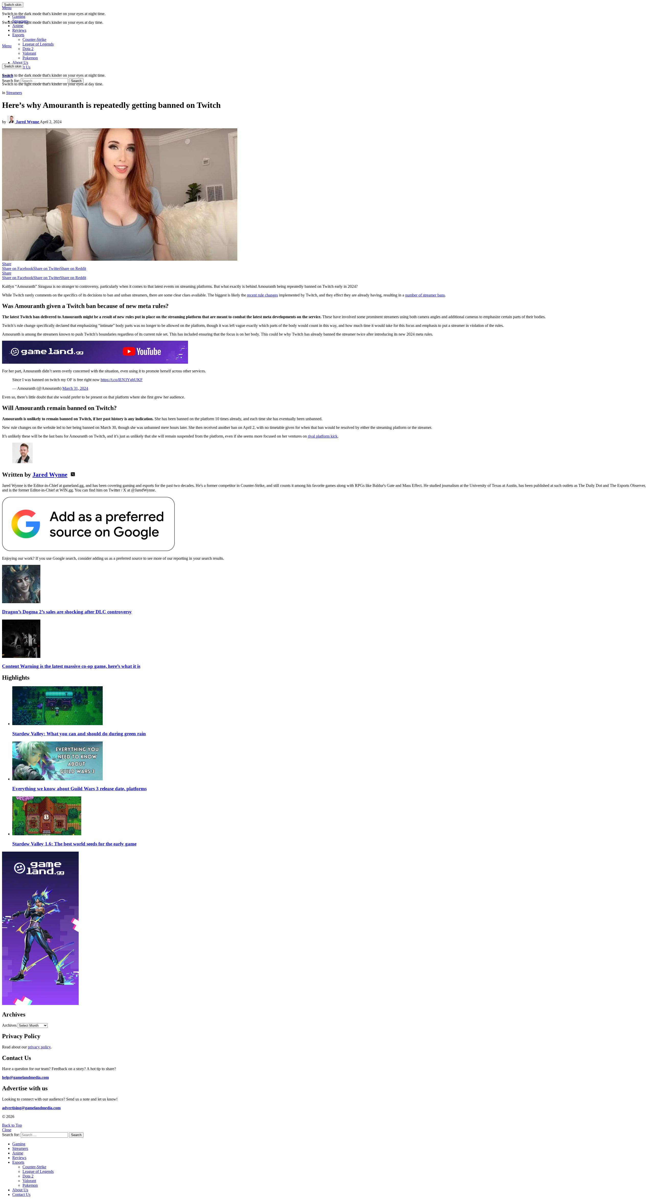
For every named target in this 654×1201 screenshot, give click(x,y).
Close (6, 1130)
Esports (18, 35)
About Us (20, 62)
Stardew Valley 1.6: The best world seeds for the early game (74, 844)
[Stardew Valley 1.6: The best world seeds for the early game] (332, 816)
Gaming (18, 16)
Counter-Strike (34, 39)
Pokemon (30, 1185)
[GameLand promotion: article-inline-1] (95, 362)
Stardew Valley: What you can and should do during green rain (79, 733)
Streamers (20, 21)
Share (6, 264)
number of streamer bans (425, 295)
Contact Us (21, 1194)
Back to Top (12, 1125)
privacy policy (39, 1047)
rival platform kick (322, 436)
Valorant (29, 1181)
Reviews (19, 30)
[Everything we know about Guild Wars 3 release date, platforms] (332, 761)
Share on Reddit (73, 268)
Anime (17, 26)
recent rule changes (262, 295)
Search (76, 81)
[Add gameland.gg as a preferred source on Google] (88, 549)
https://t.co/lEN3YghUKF (122, 380)
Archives (9, 1025)
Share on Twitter (46, 268)
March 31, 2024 (75, 388)
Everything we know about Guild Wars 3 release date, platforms (79, 788)
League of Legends (38, 44)
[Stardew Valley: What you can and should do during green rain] (332, 706)
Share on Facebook (17, 268)
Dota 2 (27, 49)
